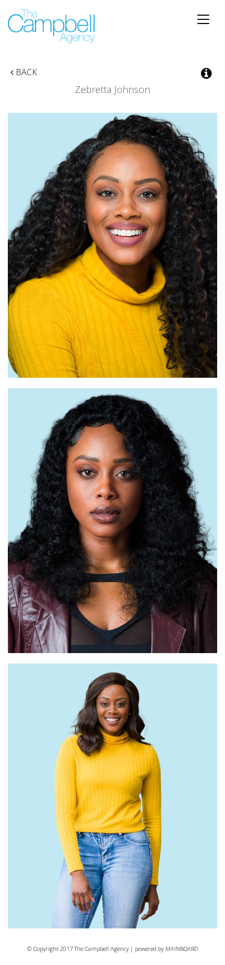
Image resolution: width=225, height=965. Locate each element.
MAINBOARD (181, 948)
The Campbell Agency (52, 26)
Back (25, 72)
